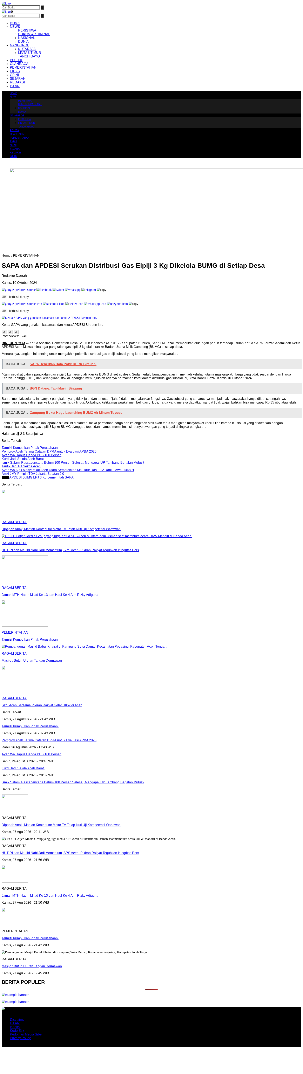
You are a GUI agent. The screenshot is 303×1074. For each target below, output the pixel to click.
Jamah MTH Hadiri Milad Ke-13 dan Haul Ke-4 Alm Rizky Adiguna (50, 895)
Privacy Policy (20, 1038)
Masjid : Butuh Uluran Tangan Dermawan (32, 966)
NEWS (15, 26)
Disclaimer (18, 1019)
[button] (4, 332)
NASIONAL (26, 38)
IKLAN (15, 86)
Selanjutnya (34, 433)
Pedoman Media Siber (26, 1034)
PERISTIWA (27, 30)
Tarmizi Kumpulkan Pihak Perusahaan (30, 938)
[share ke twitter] (59, 289)
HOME (15, 23)
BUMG (27, 477)
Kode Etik (17, 1030)
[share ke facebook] (44, 289)
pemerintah (55, 477)
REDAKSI (17, 82)
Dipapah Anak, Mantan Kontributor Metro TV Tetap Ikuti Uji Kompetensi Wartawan (61, 825)
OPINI (14, 75)
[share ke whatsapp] (73, 289)
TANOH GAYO (29, 56)
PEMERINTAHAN (23, 67)
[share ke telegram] (89, 289)
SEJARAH (18, 78)
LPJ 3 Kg (40, 477)
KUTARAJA (27, 49)
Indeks (15, 1027)
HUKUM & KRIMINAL (34, 34)
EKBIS (15, 71)
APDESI (15, 477)
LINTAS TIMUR (29, 52)
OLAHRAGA (19, 64)
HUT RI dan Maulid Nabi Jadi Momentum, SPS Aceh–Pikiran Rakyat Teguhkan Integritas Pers (70, 853)
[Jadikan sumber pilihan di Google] (19, 289)
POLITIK (16, 60)
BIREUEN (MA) (13, 343)
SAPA (69, 477)
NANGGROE (19, 45)
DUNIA (23, 41)
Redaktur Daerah (14, 275)
